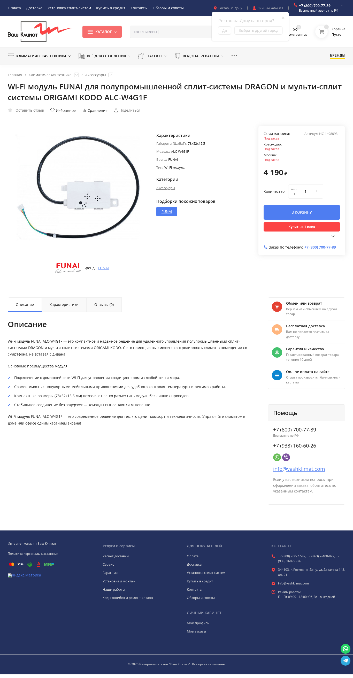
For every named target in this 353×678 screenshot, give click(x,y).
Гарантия (110, 572)
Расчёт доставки (116, 556)
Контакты (194, 589)
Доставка (194, 564)
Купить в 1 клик (301, 227)
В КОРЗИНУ (301, 212)
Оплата (192, 556)
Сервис (108, 564)
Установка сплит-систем (206, 572)
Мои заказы (196, 631)
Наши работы (114, 589)
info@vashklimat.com (299, 468)
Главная (15, 75)
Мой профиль (198, 623)
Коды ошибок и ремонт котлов (128, 597)
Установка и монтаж (119, 581)
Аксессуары (95, 75)
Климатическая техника (50, 75)
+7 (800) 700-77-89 (315, 5)
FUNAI (103, 268)
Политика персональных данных (33, 553)
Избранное (66, 110)
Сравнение (98, 110)
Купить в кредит (200, 581)
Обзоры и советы (201, 597)
